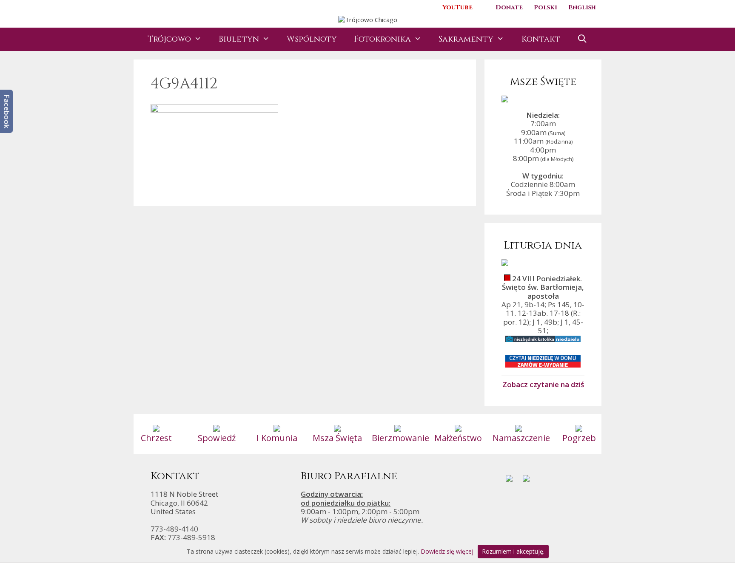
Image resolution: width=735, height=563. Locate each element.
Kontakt (540, 39)
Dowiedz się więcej (447, 551)
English (582, 7)
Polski (545, 7)
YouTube (457, 7)
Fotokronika (382, 39)
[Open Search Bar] (582, 39)
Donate (509, 7)
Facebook (7, 111)
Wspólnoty (312, 39)
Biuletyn (239, 39)
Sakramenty (466, 39)
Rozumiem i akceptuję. (513, 551)
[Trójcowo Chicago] (367, 18)
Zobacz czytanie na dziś (543, 384)
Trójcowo (169, 39)
